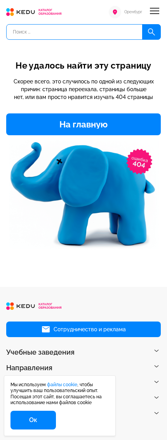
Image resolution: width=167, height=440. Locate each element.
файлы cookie (62, 384)
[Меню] (154, 12)
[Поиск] (151, 32)
